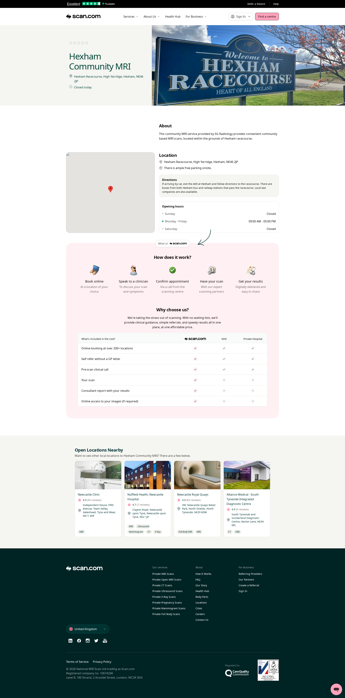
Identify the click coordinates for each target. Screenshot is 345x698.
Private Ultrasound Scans (167, 591)
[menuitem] (131, 16)
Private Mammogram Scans (168, 608)
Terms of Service (77, 662)
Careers (200, 614)
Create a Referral (249, 585)
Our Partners (246, 579)
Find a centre (267, 17)
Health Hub (202, 591)
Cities (199, 608)
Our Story (201, 585)
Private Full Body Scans (166, 614)
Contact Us (202, 619)
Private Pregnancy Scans (167, 602)
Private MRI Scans (163, 573)
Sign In (243, 591)
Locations (201, 602)
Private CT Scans (162, 585)
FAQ (198, 579)
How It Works (203, 573)
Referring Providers (250, 573)
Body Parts (202, 596)
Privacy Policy (102, 662)
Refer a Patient (256, 4)
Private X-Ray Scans (164, 596)
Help (276, 4)
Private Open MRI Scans (166, 579)
